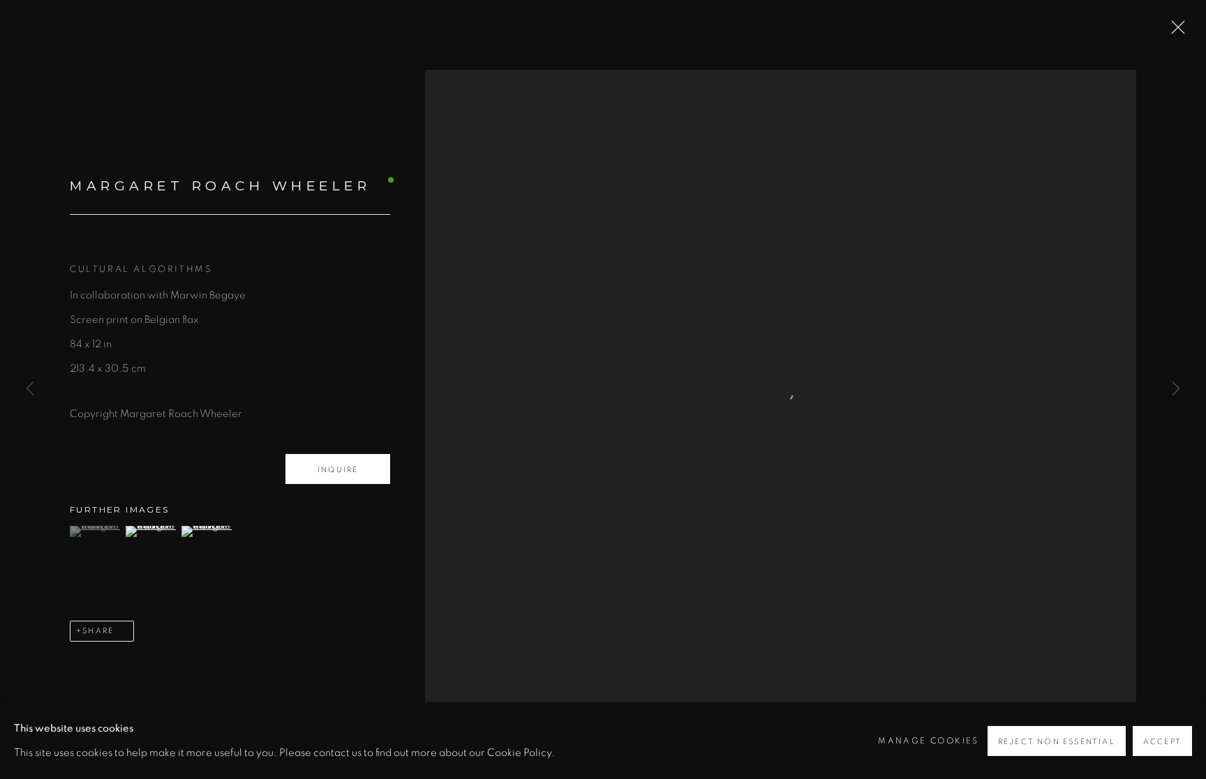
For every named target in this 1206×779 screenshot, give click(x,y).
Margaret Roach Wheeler (220, 186)
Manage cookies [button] (928, 740)
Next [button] (1176, 390)
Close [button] (1174, 31)
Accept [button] (1162, 742)
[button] (96, 531)
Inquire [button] (338, 470)
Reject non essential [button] (1056, 742)
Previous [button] (30, 390)
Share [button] (98, 631)
